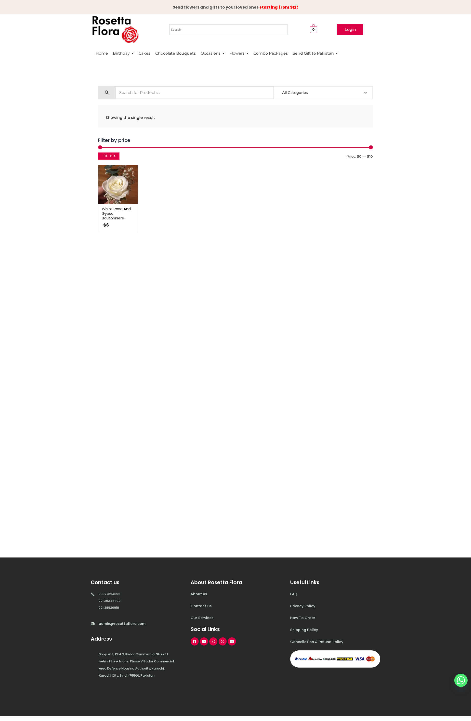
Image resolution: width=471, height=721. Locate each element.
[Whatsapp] (461, 680)
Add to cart (123, 203)
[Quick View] (113, 203)
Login (350, 29)
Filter (109, 156)
